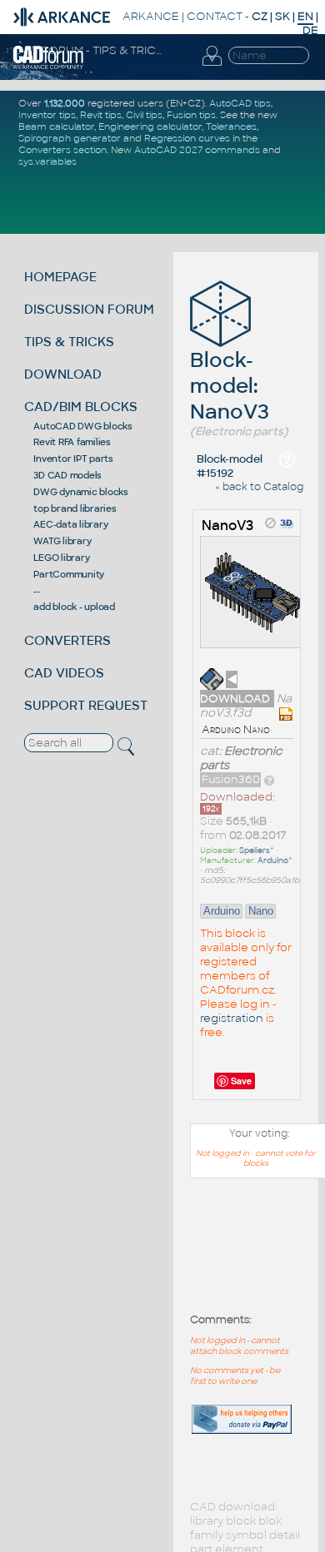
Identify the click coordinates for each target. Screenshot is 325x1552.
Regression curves (187, 138)
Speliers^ (256, 850)
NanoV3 (227, 525)
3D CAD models (67, 475)
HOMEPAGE (60, 277)
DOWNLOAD (63, 374)
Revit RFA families (72, 442)
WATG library (62, 541)
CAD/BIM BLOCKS (81, 406)
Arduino (221, 911)
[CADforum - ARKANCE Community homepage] (48, 66)
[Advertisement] (250, 1254)
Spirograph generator (69, 138)
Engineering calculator (150, 126)
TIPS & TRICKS (69, 342)
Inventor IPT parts (73, 458)
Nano (260, 911)
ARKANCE (150, 16)
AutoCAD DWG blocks (82, 426)
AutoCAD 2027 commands (197, 150)
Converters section (62, 150)
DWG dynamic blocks (80, 492)
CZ (260, 16)
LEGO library (61, 557)
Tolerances (231, 126)
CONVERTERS (67, 640)
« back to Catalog (259, 486)
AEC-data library (70, 524)
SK (282, 16)
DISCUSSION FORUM (89, 309)
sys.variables (47, 161)
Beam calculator (56, 126)
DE (310, 30)
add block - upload (74, 606)
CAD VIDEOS (64, 673)
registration (231, 1018)
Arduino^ (275, 860)
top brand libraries (74, 508)
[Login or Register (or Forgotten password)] (211, 66)
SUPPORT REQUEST (86, 705)
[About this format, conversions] (269, 779)
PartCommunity (68, 574)
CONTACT (214, 16)
